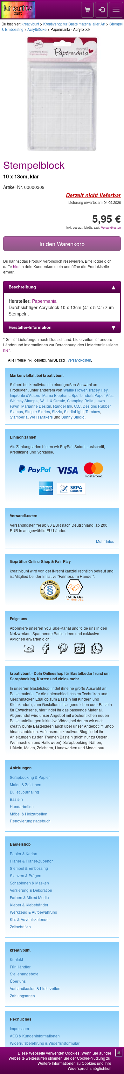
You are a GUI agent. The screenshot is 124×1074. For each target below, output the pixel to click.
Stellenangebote (24, 973)
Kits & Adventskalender (30, 919)
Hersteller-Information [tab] (30, 327)
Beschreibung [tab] (22, 287)
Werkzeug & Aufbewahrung (33, 912)
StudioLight (74, 411)
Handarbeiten (22, 806)
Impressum (19, 1028)
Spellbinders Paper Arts (92, 395)
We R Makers (41, 416)
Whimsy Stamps (24, 400)
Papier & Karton (23, 853)
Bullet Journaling (24, 791)
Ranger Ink (62, 406)
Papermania (44, 301)
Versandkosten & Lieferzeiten (35, 988)
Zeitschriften (20, 926)
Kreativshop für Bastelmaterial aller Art (74, 23)
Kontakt (16, 959)
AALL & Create (52, 400)
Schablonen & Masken (29, 882)
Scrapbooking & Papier (30, 777)
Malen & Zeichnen (25, 784)
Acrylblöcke (36, 29)
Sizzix (57, 411)
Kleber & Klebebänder (29, 904)
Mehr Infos (105, 541)
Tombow (93, 411)
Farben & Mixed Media (29, 897)
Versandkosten (111, 227)
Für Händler (20, 966)
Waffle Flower (74, 389)
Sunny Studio (73, 416)
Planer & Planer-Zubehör (31, 860)
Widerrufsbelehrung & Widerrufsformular (44, 1043)
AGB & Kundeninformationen (35, 1035)
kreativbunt (30, 23)
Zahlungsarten (22, 995)
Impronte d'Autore (25, 395)
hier (16, 266)
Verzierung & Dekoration (31, 890)
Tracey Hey (97, 389)
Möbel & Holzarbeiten (28, 813)
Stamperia (19, 416)
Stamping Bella (80, 400)
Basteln (16, 799)
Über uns (18, 981)
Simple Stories (37, 411)
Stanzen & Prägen (25, 875)
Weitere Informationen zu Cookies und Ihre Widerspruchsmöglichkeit (74, 1065)
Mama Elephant (56, 395)
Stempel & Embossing (29, 868)
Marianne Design (36, 406)
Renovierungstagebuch (30, 820)
